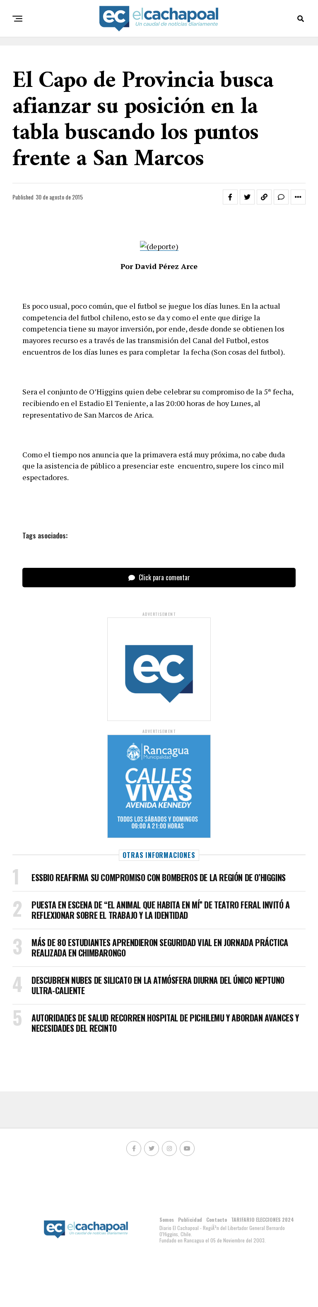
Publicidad (190, 1219)
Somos (166, 1219)
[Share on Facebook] (230, 197)
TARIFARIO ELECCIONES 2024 (262, 1219)
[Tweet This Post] (247, 197)
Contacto (216, 1219)
